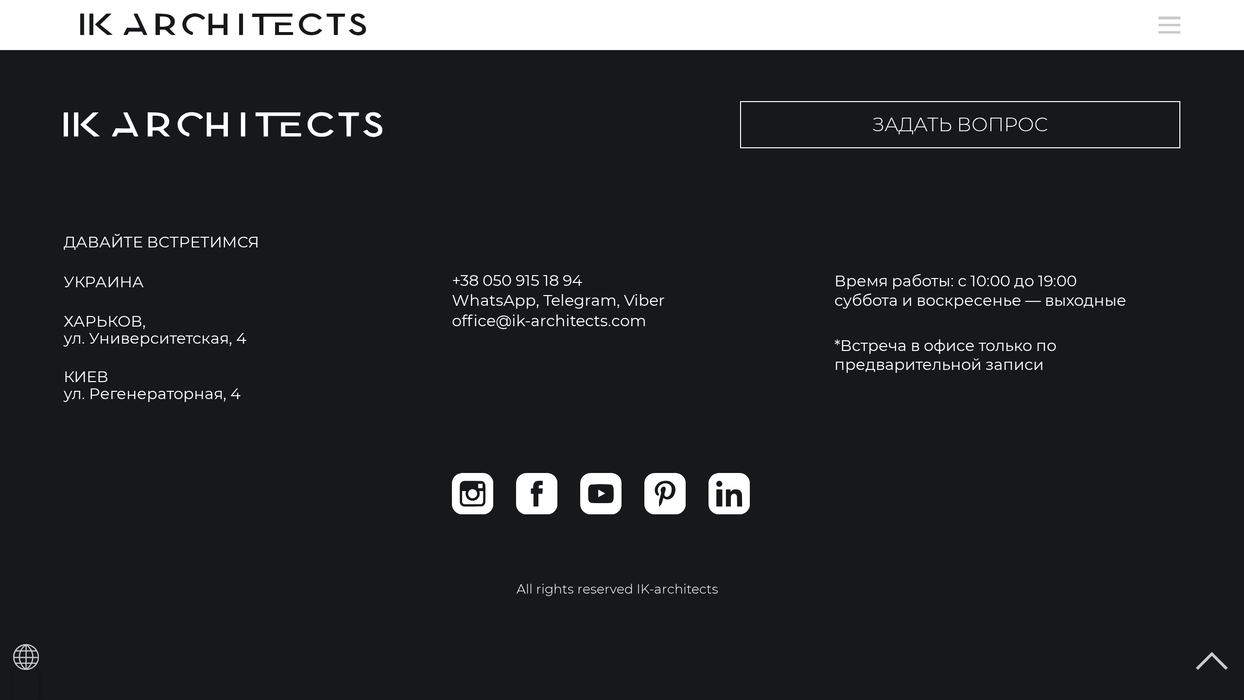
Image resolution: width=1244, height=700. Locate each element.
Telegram (580, 300)
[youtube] (601, 493)
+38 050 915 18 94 (517, 280)
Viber (644, 300)
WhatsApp (494, 300)
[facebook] (536, 493)
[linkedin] (729, 493)
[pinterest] (665, 493)
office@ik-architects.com (549, 320)
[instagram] (472, 493)
